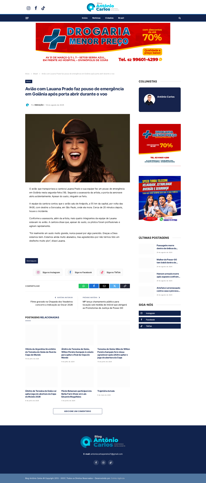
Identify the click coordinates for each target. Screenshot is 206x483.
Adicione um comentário (77, 411)
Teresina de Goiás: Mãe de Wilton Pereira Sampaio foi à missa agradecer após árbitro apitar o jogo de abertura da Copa (113, 353)
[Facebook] (15, 202)
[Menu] (27, 18)
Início (85, 18)
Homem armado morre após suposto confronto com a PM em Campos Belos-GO (168, 275)
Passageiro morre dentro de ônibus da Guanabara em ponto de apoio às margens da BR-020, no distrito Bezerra (168, 247)
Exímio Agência (117, 478)
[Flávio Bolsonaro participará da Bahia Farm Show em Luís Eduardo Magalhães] (77, 376)
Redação (39, 105)
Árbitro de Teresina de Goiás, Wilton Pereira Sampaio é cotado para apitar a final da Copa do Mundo (77, 353)
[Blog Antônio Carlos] (103, 7)
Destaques (32, 261)
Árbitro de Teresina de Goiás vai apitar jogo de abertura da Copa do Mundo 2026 (40, 394)
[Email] (15, 209)
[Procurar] (179, 18)
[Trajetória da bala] (113, 376)
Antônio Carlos (165, 96)
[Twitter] (15, 215)
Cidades (109, 18)
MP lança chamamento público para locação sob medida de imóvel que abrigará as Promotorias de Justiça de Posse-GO (105, 304)
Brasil (121, 18)
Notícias (96, 18)
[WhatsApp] (15, 196)
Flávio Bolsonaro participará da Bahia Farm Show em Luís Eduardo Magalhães (76, 394)
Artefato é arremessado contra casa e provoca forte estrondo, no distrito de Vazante (168, 289)
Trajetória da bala (106, 391)
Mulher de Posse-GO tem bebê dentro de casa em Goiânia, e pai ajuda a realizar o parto (168, 261)
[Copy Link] (15, 222)
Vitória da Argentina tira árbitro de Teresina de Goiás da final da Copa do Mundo (40, 352)
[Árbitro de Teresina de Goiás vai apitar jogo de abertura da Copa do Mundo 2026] (41, 376)
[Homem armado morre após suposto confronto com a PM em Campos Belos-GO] (146, 277)
